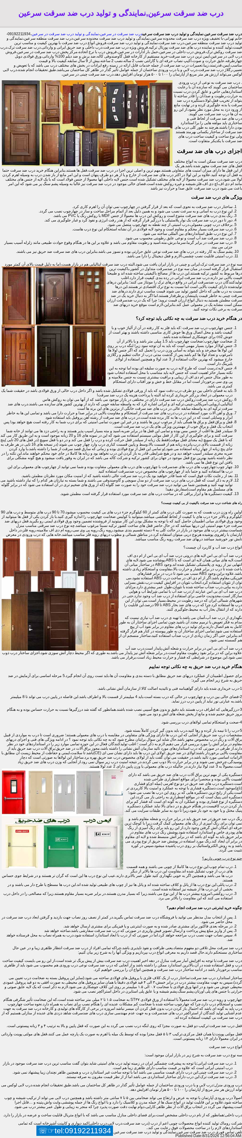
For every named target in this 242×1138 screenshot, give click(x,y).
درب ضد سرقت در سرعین (121, 34)
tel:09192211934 (83, 1130)
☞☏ (74, 1130)
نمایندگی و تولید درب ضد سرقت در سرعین (65, 34)
